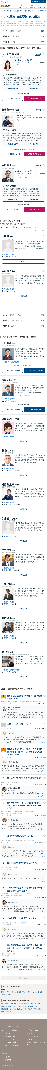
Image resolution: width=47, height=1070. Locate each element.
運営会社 (7, 1057)
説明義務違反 (29, 1006)
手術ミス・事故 (35, 1004)
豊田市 (19, 992)
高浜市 (40, 992)
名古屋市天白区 (15, 670)
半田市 (12, 502)
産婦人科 (20, 1004)
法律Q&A (7, 1033)
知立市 (35, 992)
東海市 (12, 468)
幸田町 (10, 994)
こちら (40, 227)
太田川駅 (7, 470)
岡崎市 (3, 992)
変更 (42, 31)
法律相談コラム (10, 1036)
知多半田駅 (8, 504)
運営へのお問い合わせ (12, 1045)
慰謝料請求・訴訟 (6, 1009)
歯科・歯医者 (5, 1004)
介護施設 (26, 1004)
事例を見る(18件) (13, 88)
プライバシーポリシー (35, 1036)
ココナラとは (9, 1039)
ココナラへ (5, 2)
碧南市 (9, 992)
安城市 (12, 437)
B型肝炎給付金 (18, 1009)
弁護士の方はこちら (38, 2)
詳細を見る (23, 261)
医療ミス (15, 1006)
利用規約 (30, 1033)
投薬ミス (21, 1006)
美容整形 (13, 1004)
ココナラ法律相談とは (12, 1030)
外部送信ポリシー (33, 1039)
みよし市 (13, 536)
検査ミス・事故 (6, 1006)
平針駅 (6, 672)
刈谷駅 (6, 257)
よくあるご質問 (10, 1042)
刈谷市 (19, 60)
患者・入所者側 (6, 1011)
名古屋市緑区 (14, 362)
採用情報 (7, 1060)
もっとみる (23, 978)
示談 (36, 1006)
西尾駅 (7, 401)
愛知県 (6, 254)
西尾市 (12, 399)
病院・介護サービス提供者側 (33, 1009)
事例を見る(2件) (13, 144)
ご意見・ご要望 (32, 1030)
